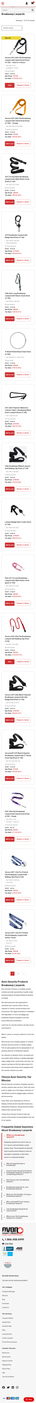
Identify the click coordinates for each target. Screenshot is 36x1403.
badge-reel (25, 1014)
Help (3, 1372)
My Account (5, 1353)
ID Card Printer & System (9, 1342)
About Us (5, 1295)
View (9, 85)
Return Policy (6, 1368)
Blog (3, 1299)
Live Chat (9, 1244)
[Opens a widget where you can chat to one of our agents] (29, 1399)
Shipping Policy (6, 1365)
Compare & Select (7, 1318)
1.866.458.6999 (14, 1239)
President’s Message (8, 1291)
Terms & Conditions (8, 1376)
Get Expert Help (7, 1326)
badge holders (22, 1093)
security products (7, 995)
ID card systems (10, 1048)
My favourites (6, 1357)
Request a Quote (23, 85)
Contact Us (5, 1307)
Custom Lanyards (7, 1338)
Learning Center (7, 1334)
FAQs (3, 1330)
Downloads (5, 1303)
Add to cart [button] (10, 144)
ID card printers (24, 1048)
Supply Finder (6, 1322)
